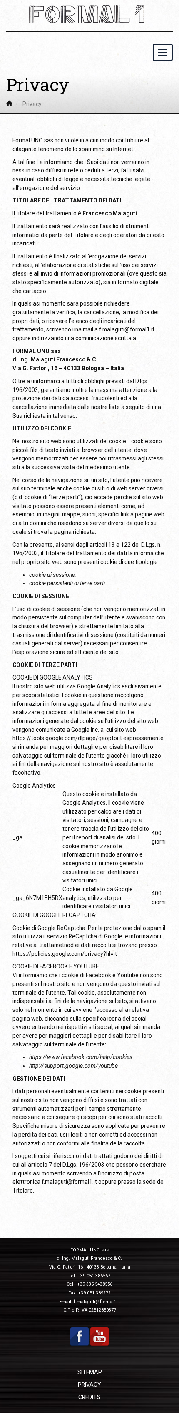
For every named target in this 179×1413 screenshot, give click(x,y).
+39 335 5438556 (94, 1284)
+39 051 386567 (93, 1276)
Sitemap (89, 1372)
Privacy (89, 1384)
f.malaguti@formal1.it (126, 329)
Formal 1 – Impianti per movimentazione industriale (89, 14)
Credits (89, 1397)
